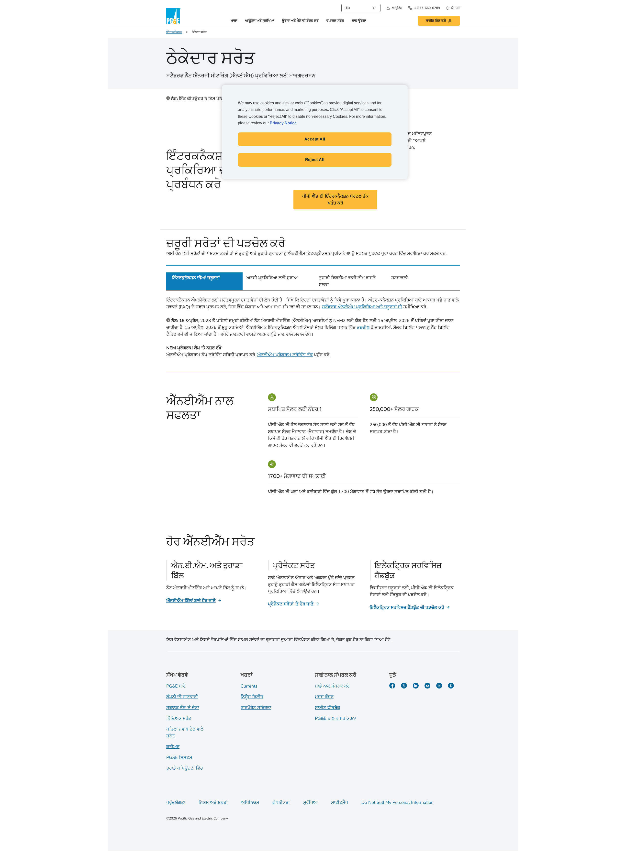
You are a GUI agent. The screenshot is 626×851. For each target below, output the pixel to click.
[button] (394, 8)
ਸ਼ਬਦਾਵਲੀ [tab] (399, 278)
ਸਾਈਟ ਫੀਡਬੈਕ (327, 708)
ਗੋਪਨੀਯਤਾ (281, 802)
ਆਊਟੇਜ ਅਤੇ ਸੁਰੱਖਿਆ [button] (259, 21)
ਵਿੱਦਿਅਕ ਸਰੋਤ (178, 718)
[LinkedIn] (416, 685)
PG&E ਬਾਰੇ (176, 686)
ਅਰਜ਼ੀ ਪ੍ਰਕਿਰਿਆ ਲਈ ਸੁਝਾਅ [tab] (271, 278)
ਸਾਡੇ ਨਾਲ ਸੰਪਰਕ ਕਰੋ (332, 686)
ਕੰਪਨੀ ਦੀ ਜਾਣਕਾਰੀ (182, 697)
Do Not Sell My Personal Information (397, 802)
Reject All (314, 160)
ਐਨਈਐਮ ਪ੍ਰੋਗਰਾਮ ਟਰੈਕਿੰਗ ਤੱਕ (285, 355)
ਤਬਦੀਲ (363, 327)
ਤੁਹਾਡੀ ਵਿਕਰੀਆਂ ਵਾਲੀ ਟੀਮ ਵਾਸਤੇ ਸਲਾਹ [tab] (347, 281)
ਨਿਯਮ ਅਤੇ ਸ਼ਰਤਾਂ (213, 802)
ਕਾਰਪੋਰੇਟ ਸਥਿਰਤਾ (256, 708)
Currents (249, 686)
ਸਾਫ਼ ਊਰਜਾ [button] (359, 21)
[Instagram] (439, 685)
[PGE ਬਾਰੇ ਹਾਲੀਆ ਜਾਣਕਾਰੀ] (451, 685)
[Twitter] (404, 685)
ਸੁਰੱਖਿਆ (310, 802)
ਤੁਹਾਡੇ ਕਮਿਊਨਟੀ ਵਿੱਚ (184, 768)
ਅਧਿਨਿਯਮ (250, 802)
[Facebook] (392, 685)
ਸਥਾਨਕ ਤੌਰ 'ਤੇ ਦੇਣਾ (182, 708)
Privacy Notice (283, 123)
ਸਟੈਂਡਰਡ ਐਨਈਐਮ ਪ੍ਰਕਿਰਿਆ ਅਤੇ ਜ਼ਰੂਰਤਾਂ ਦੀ (362, 307)
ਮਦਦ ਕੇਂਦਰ (324, 697)
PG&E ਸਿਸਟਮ (179, 757)
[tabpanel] (313, 328)
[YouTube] (427, 685)
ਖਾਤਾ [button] (234, 21)
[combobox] (360, 8)
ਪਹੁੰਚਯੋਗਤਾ (175, 802)
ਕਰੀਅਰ (172, 747)
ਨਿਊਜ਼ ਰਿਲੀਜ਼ (252, 697)
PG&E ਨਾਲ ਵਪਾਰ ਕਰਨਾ (335, 718)
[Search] (374, 8)
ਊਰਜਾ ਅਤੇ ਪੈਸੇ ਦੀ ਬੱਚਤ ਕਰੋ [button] (300, 21)
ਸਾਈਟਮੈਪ (339, 802)
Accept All (314, 139)
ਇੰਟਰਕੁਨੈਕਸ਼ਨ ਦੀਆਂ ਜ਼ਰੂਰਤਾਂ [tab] (196, 278)
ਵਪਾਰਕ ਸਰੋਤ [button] (335, 21)
